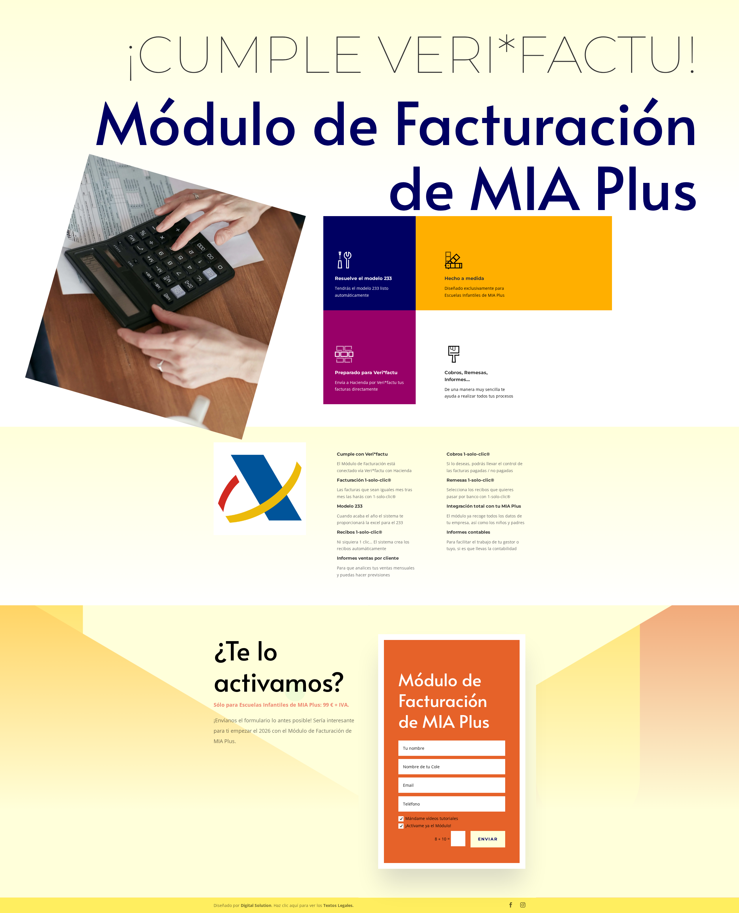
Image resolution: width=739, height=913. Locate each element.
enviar (488, 839)
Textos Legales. (338, 905)
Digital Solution (256, 905)
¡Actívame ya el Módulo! (428, 825)
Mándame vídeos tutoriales (431, 818)
